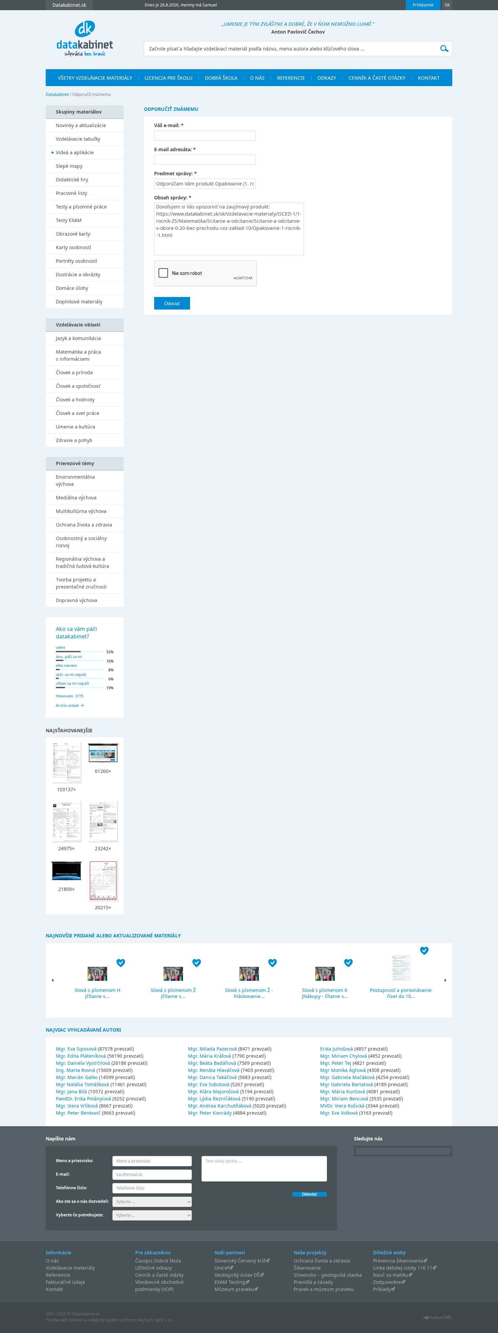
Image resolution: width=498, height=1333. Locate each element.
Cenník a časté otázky (377, 78)
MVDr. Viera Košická (342, 1105)
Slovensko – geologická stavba (328, 1275)
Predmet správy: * (175, 173)
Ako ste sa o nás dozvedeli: (82, 1201)
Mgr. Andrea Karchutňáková (219, 1105)
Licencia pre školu (168, 78)
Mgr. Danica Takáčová (212, 1077)
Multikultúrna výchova (81, 511)
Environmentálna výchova (75, 480)
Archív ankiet (67, 705)
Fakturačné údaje (65, 1282)
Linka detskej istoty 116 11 (402, 1268)
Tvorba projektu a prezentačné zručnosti (81, 583)
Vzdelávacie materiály (70, 1268)
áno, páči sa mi (69, 656)
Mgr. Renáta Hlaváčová (214, 1070)
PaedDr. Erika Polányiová (83, 1098)
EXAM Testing (229, 1282)
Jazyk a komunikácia (78, 338)
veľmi (60, 647)
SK (447, 5)
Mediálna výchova (76, 497)
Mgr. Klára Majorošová (213, 1091)
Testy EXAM (69, 220)
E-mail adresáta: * (175, 149)
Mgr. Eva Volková (339, 1113)
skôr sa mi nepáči (71, 674)
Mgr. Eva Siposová (76, 1049)
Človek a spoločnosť (78, 386)
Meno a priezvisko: (74, 1160)
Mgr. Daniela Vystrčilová (83, 1063)
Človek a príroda (74, 372)
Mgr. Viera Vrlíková (77, 1105)
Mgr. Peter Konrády (210, 1113)
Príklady (382, 1289)
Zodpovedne (387, 1282)
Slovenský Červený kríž (240, 1260)
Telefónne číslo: (71, 1188)
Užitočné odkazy (153, 1268)
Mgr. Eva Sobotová (208, 1084)
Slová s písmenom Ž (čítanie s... (173, 993)
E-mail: (63, 1174)
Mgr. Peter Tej (335, 1063)
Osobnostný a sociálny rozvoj (81, 542)
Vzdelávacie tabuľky (78, 139)
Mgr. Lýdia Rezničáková (214, 1098)
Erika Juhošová (336, 1049)
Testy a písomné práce (81, 206)
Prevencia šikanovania (398, 1260)
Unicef (221, 1268)
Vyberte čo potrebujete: (79, 1215)
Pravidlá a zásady (313, 1282)
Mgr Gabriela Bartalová (346, 1084)
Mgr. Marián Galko (77, 1077)
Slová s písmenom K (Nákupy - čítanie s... (325, 993)
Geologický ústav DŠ (237, 1275)
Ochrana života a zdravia (84, 524)
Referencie (291, 78)
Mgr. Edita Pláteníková (81, 1056)
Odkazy (326, 78)
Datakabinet (57, 94)
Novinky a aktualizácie (81, 125)
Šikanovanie (307, 1268)
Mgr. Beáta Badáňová (212, 1063)
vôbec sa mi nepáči (72, 683)
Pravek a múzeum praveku (324, 1289)
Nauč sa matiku (390, 1275)
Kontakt (429, 78)
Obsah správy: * (172, 197)
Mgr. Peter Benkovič (78, 1113)
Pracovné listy (71, 193)
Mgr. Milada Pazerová (212, 1049)
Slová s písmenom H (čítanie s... (97, 993)
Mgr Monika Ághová (343, 1070)
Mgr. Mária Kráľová (209, 1056)
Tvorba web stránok (64, 1320)
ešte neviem (66, 665)
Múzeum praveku (234, 1289)
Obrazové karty (73, 234)
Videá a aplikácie (75, 152)
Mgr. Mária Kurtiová (342, 1091)
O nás (257, 78)
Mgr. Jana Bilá (71, 1091)
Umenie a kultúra (75, 426)
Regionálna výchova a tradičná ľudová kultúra (82, 562)
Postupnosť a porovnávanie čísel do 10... (401, 993)
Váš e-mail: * (169, 125)
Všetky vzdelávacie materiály (95, 78)
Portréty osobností (76, 261)
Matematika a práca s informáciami (78, 355)
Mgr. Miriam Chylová (343, 1056)
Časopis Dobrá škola (158, 1260)
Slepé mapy (69, 166)
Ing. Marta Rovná (75, 1070)
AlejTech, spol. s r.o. (155, 1320)
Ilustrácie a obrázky (78, 274)
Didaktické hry (72, 179)
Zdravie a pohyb (74, 440)
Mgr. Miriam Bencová (344, 1098)
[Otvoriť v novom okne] (437, 1319)
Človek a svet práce (77, 413)
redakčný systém (103, 1320)
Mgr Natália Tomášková (82, 1084)
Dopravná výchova (76, 600)
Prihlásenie (423, 5)
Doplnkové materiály (79, 301)
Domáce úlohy (72, 288)
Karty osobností (73, 247)
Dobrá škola (221, 78)
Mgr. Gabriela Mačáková (347, 1077)
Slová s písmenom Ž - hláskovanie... (249, 993)
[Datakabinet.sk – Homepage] (85, 34)
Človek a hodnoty (75, 399)
